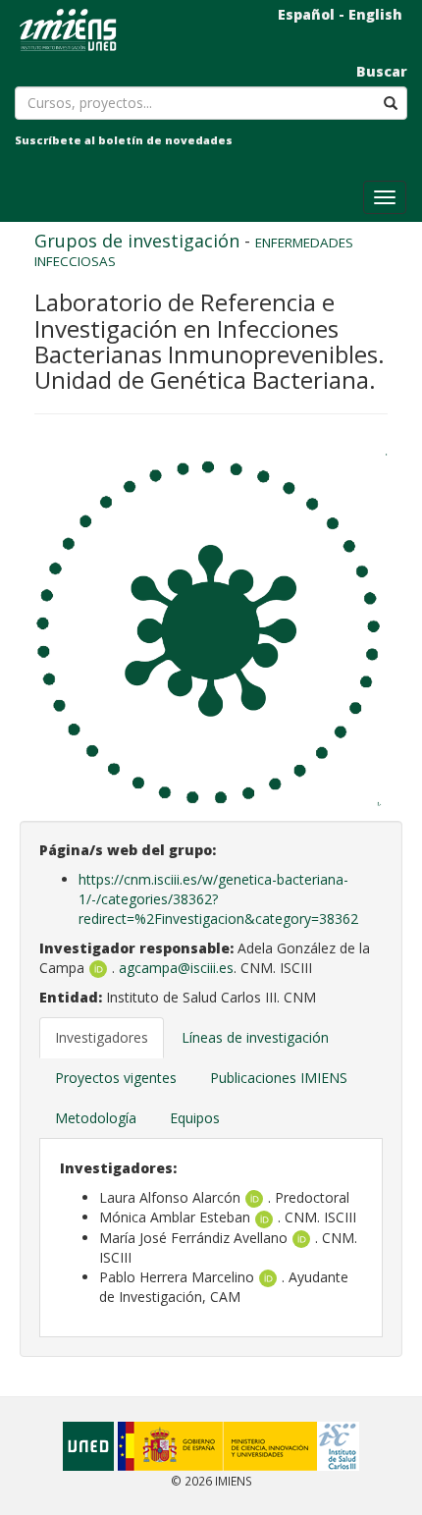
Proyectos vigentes (116, 1077)
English (375, 14)
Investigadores (101, 1037)
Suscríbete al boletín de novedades (124, 140)
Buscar (381, 71)
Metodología (95, 1118)
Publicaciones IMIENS (278, 1077)
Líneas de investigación (255, 1037)
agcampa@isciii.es (176, 967)
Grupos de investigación (136, 240)
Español (306, 14)
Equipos (195, 1118)
